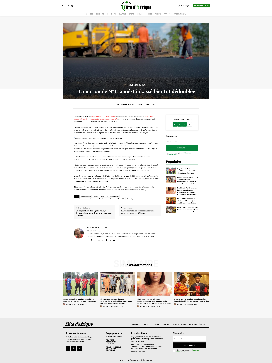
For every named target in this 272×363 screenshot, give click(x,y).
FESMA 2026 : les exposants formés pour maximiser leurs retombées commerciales (187, 210)
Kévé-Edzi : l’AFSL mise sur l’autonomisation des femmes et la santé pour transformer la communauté (187, 191)
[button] (68, 6)
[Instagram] (91, 240)
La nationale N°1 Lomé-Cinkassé (106, 196)
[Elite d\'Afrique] (136, 6)
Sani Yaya (130, 199)
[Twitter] (110, 240)
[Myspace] (99, 240)
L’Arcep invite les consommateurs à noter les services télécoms (137, 212)
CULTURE (134, 351)
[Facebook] (88, 240)
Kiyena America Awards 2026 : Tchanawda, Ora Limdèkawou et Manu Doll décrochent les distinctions (187, 180)
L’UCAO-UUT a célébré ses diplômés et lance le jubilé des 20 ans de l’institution (186, 201)
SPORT (133, 341)
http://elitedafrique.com (95, 231)
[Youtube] (114, 240)
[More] (189, 124)
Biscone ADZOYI (127, 104)
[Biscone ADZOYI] (79, 233)
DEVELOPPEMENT (136, 85)
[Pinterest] (103, 240)
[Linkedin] (95, 240)
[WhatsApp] (184, 124)
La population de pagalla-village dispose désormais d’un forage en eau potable (93, 213)
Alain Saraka (86, 196)
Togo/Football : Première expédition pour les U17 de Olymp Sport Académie (187, 171)
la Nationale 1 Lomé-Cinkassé (103, 116)
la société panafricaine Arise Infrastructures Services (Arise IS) (100, 199)
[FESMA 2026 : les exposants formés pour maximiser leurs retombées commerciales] (171, 209)
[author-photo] (64, 304)
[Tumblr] (106, 240)
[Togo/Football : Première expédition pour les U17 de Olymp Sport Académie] (171, 171)
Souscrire (181, 148)
